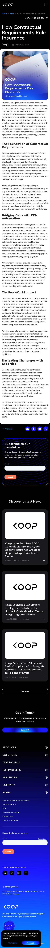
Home (4, 13)
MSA (4, 808)
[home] (7, 5)
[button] (45, 5)
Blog (12, 13)
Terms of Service (9, 804)
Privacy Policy (7, 816)
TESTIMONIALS (11, 762)
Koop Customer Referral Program (15, 800)
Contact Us (25, 730)
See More (25, 691)
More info (12, 943)
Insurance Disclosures (11, 812)
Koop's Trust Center (10, 820)
